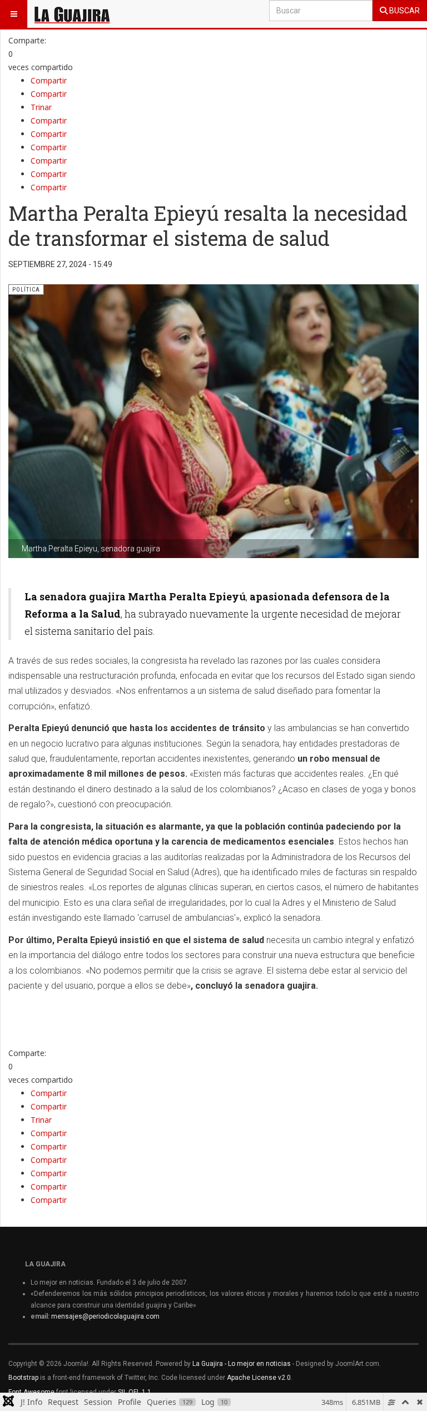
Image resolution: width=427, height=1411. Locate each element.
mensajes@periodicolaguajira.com (105, 1316)
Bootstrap (23, 1378)
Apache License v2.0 (259, 1378)
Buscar (404, 10)
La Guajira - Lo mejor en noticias (241, 1364)
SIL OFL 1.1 (134, 1392)
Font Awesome (31, 1392)
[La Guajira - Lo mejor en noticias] (72, 14)
